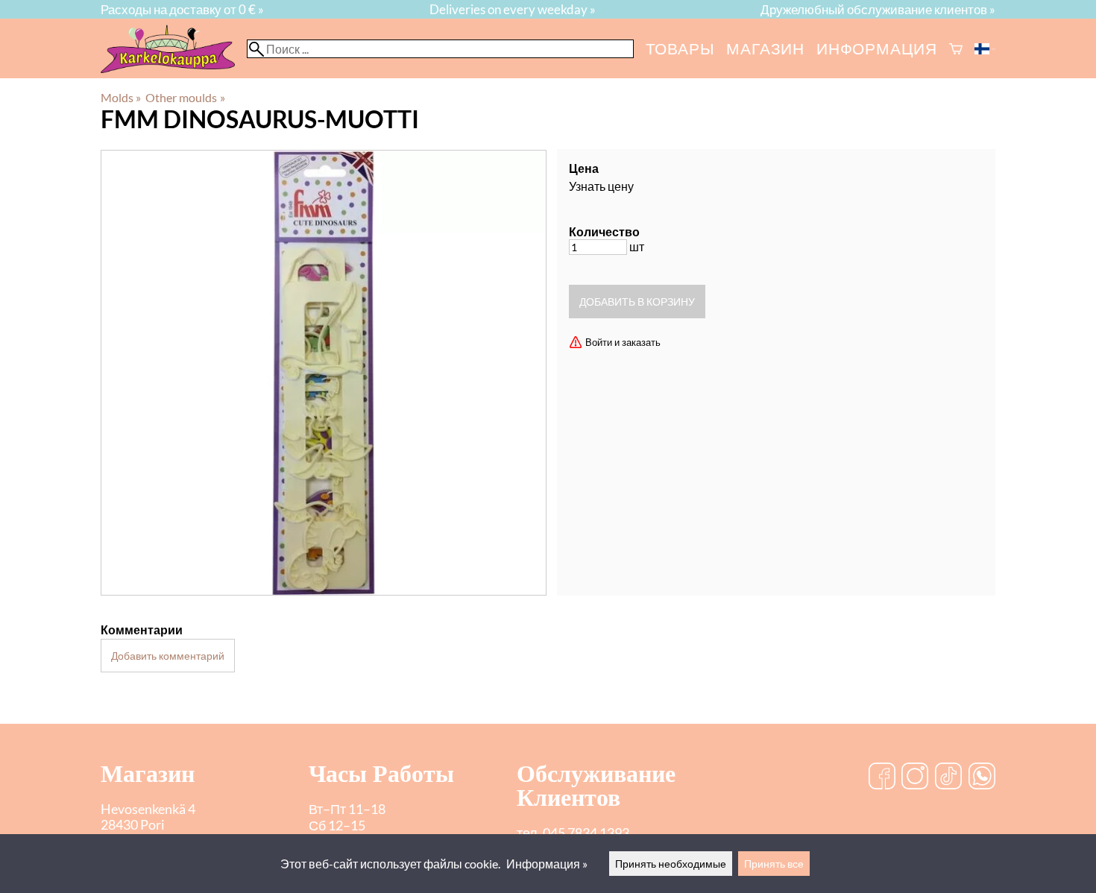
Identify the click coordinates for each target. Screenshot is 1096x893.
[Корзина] (956, 49)
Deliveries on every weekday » (512, 9)
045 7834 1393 (586, 833)
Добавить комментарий (167, 655)
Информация (876, 48)
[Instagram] (914, 777)
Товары (680, 48)
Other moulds (184, 97)
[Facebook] (882, 777)
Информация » (547, 863)
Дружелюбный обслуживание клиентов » (877, 9)
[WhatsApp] (982, 777)
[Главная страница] (174, 68)
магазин (765, 48)
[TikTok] (948, 777)
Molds (121, 97)
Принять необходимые (670, 863)
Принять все (774, 863)
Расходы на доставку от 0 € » (182, 9)
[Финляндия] (984, 49)
